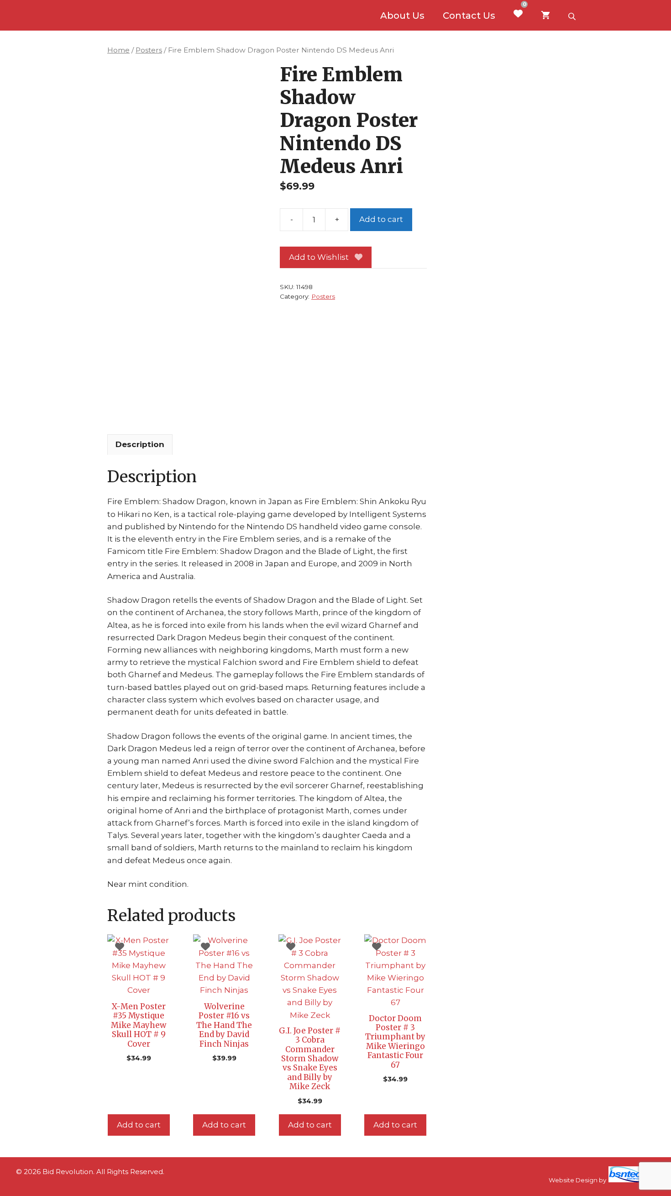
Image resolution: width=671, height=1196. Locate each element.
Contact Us (469, 15)
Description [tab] (139, 444)
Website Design (573, 1180)
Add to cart (381, 219)
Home (118, 50)
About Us (402, 15)
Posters (149, 50)
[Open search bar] (572, 15)
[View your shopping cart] (545, 15)
